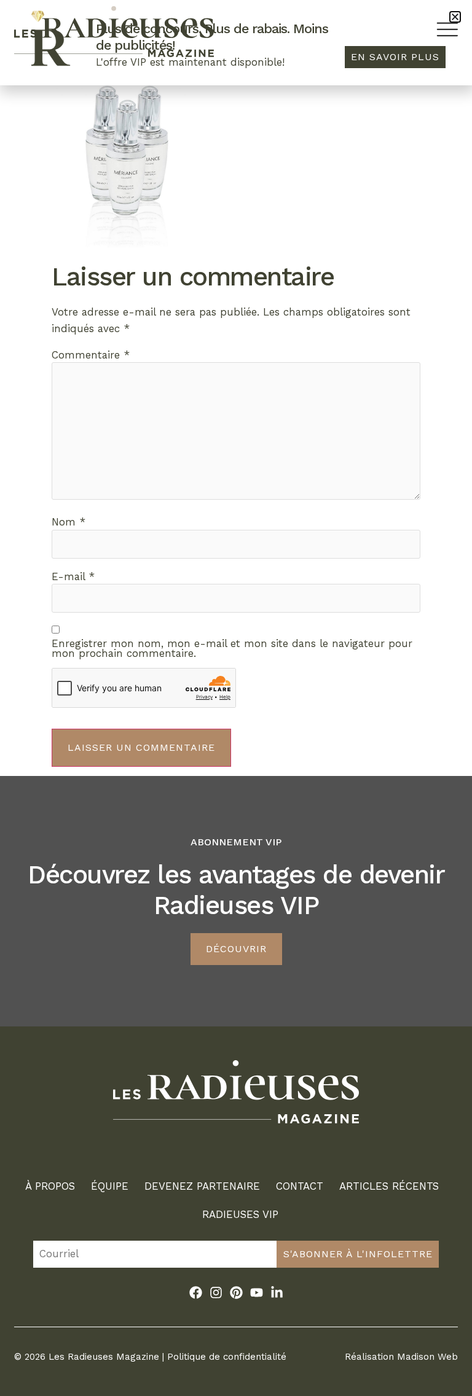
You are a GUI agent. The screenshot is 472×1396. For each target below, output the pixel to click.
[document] (236, 698)
